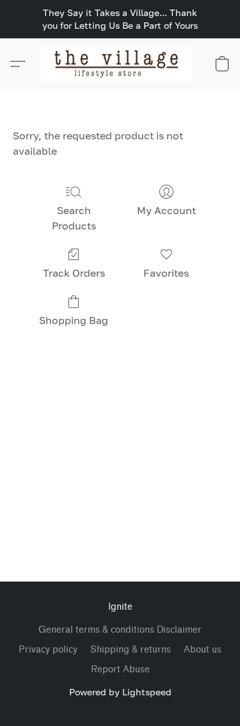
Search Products (74, 218)
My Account (166, 210)
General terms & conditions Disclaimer (120, 629)
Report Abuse (120, 669)
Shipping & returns (130, 649)
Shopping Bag (73, 320)
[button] (120, 63)
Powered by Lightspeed (120, 691)
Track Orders (74, 272)
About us (202, 649)
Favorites (166, 272)
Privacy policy (48, 649)
